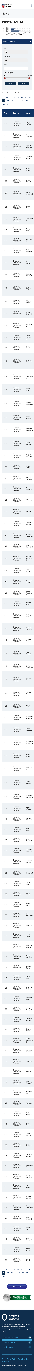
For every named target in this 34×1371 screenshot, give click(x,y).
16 (7, 97)
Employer (7, 57)
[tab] (17, 1338)
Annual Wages (8, 73)
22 (29, 97)
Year (5, 48)
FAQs (3, 1359)
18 (14, 97)
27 (19, 100)
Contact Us (5, 1361)
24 (8, 100)
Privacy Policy (11, 1359)
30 (4, 104)
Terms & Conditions (24, 1359)
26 (15, 100)
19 (18, 97)
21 (26, 97)
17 (10, 97)
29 (27, 100)
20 (22, 97)
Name (5, 65)
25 (12, 100)
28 (23, 100)
